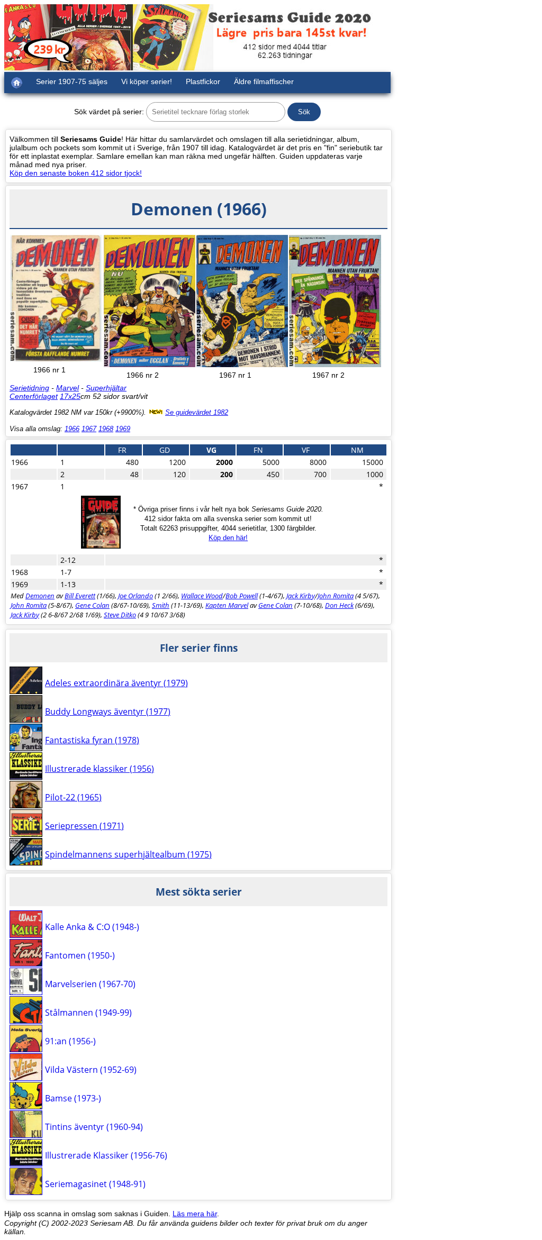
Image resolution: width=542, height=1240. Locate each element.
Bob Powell (241, 595)
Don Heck (339, 605)
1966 (72, 429)
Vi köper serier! (146, 81)
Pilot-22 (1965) (73, 797)
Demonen (40, 595)
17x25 (70, 396)
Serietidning (29, 388)
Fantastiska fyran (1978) (92, 740)
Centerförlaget (34, 396)
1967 (89, 429)
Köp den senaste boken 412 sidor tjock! (76, 173)
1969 (122, 429)
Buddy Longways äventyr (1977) (107, 711)
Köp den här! (228, 538)
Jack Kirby (300, 595)
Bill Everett (80, 595)
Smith (160, 605)
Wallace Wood (202, 595)
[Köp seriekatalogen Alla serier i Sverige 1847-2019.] (101, 546)
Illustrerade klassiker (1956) (99, 768)
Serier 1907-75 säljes (71, 81)
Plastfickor (203, 81)
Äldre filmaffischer (264, 81)
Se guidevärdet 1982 (196, 412)
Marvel (67, 388)
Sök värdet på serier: (109, 111)
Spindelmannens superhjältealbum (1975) (128, 854)
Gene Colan (92, 605)
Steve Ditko (120, 614)
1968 (105, 429)
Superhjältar (106, 388)
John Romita (336, 595)
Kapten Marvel (226, 605)
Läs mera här (195, 1213)
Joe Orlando (135, 595)
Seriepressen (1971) (84, 826)
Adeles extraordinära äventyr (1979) (116, 683)
